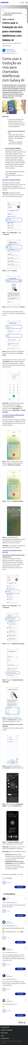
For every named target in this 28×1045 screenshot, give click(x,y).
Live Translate (8, 878)
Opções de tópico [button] (23, 15)
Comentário (20, 887)
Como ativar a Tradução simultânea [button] (11, 180)
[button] (23, 50)
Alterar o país (5, 1038)
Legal (2, 1035)
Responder (20, 915)
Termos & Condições (6, 1030)
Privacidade (4, 1033)
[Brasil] (4, 2)
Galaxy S (15, 53)
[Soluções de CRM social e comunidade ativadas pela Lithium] (22, 1022)
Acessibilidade (5, 1027)
